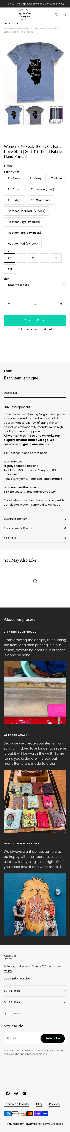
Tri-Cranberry (42, 201)
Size (6, 279)
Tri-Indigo (16, 201)
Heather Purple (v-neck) (26, 234)
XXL (12, 270)
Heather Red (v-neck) (25, 245)
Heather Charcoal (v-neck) (28, 212)
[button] (5, 14)
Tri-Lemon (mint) (44, 190)
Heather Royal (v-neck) (26, 223)
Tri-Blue (58, 180)
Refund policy (15, 1123)
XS (11, 259)
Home (7, 23)
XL (58, 259)
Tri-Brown (16, 190)
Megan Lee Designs (30, 966)
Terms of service (53, 1123)
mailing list (22, 3)
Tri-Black (16, 180)
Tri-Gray (38, 180)
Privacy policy (33, 1123)
